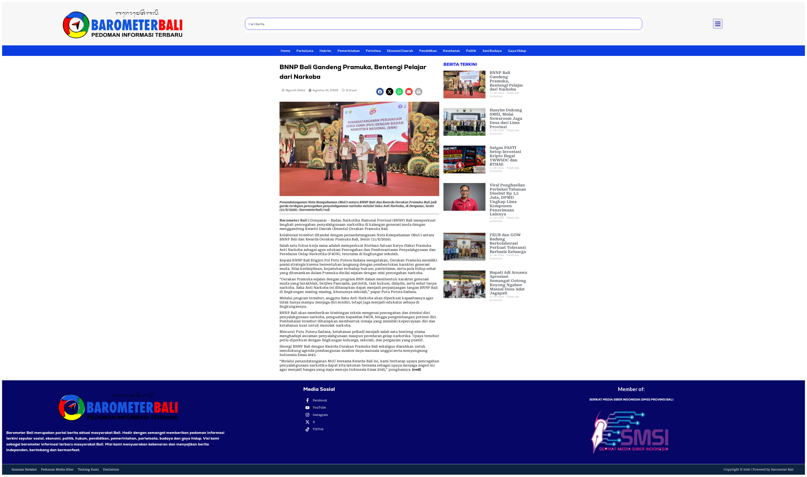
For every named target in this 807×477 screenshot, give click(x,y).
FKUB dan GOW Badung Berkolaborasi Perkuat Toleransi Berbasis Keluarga (508, 243)
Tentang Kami (88, 469)
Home (285, 51)
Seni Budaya (492, 51)
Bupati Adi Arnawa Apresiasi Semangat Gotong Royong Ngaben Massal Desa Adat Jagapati (508, 282)
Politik (471, 51)
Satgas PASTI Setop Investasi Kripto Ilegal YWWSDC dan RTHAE (505, 155)
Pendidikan (428, 51)
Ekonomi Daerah (400, 51)
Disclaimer (111, 469)
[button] (718, 24)
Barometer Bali (293, 220)
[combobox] (443, 24)
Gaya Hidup (517, 51)
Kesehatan (451, 51)
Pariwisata (305, 51)
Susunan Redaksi (24, 469)
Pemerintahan (349, 51)
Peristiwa (373, 51)
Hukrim (325, 51)
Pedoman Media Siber (57, 469)
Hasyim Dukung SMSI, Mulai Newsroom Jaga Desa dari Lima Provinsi (506, 118)
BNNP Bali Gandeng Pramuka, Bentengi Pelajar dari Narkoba (506, 80)
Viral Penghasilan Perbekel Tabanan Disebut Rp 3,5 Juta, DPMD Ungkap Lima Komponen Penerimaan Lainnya (508, 199)
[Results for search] (443, 32)
